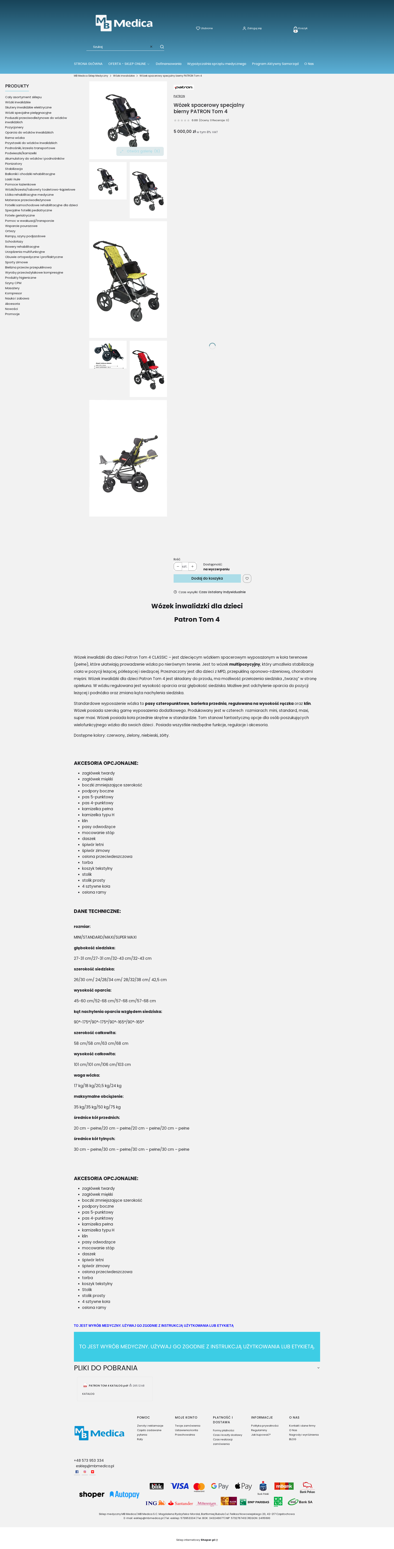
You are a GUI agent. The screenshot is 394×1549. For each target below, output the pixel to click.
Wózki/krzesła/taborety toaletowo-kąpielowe (40, 189)
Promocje (12, 314)
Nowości (11, 309)
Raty (140, 1439)
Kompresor (13, 293)
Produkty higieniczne (20, 277)
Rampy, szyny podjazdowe (25, 236)
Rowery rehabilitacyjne (22, 246)
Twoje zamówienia (187, 1426)
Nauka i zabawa (17, 298)
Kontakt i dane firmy (302, 1426)
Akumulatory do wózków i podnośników (34, 158)
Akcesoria (12, 304)
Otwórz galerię (143, 151)
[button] (160, 47)
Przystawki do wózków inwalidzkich (31, 143)
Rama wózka (15, 138)
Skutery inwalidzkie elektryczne (28, 107)
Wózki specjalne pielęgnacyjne (28, 112)
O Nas (293, 1430)
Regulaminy (259, 1430)
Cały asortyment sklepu (23, 97)
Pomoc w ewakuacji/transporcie (29, 221)
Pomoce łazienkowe (20, 184)
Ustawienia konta (186, 1430)
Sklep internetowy (195, 1540)
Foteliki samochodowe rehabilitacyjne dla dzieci (41, 205)
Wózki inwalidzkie (124, 75)
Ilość (177, 559)
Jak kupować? (261, 1435)
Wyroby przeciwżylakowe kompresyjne (34, 272)
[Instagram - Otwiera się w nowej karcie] (85, 1472)
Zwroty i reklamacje (150, 1426)
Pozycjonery (14, 127)
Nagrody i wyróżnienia (304, 1435)
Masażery (12, 288)
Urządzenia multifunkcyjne (25, 252)
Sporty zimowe (16, 262)
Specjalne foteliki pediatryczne (28, 210)
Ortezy (10, 231)
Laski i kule (12, 179)
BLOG (292, 1439)
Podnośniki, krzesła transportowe (30, 148)
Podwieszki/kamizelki (21, 153)
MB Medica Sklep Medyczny (91, 75)
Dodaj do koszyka (207, 578)
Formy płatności (223, 1430)
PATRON (179, 96)
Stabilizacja (14, 169)
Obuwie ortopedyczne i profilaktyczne (34, 257)
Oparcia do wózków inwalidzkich (29, 132)
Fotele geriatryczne (20, 215)
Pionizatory (13, 163)
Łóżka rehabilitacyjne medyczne (29, 194)
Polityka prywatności (264, 1426)
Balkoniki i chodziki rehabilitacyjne (30, 174)
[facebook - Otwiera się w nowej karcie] (77, 1472)
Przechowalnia (185, 1435)
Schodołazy (14, 241)
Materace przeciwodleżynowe (28, 200)
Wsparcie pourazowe (21, 226)
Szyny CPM (13, 283)
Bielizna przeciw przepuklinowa (28, 267)
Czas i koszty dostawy (227, 1435)
